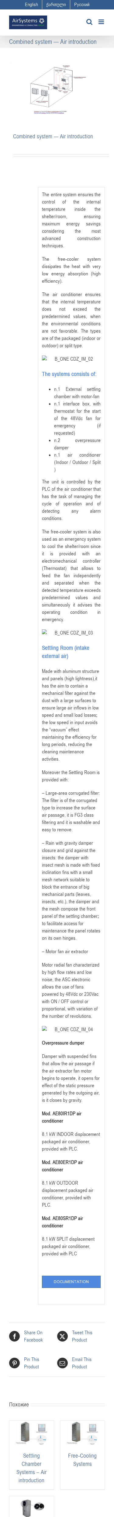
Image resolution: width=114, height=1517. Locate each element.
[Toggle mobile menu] (101, 22)
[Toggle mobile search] (89, 22)
